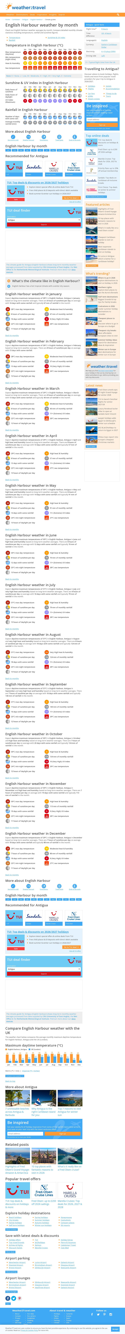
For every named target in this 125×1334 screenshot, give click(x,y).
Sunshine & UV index (56, 37)
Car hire (91, 93)
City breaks (13, 1220)
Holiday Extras (67, 1240)
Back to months (12, 335)
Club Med (65, 1248)
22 (48, 1055)
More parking (11, 1272)
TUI (36, 1240)
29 (20, 1053)
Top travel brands (16, 1242)
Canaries (69, 1314)
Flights (91, 89)
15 (68, 1057)
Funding (30, 1320)
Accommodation (113, 89)
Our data (30, 1314)
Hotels (108, 86)
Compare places (67, 1223)
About (17, 1314)
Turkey (68, 1320)
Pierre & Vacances (68, 1242)
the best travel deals (105, 371)
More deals (10, 1252)
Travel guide (59, 140)
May (34, 150)
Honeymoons (66, 1217)
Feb (14, 150)
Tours (108, 96)
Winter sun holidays (43, 1225)
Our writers (31, 1316)
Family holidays (15, 1223)
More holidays (11, 1229)
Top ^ (8, 1304)
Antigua (25, 19)
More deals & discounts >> (96, 197)
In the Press (28, 1323)
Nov (72, 150)
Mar (21, 150)
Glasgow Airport (68, 1265)
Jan (8, 150)
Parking (57, 1320)
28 (7, 1053)
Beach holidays (15, 1217)
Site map (18, 1323)
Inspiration (42, 14)
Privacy (17, 1318)
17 (36, 1057)
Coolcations (66, 1220)
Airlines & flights (16, 1245)
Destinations (22, 14)
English (104, 40)
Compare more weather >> (14, 1076)
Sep (59, 150)
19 (61, 1056)
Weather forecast (28, 140)
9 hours (104, 29)
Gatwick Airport (67, 1262)
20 (42, 1056)
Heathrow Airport (42, 1287)
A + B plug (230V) (108, 51)
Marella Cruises (41, 1248)
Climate (56, 1323)
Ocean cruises (94, 99)
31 (46, 1052)
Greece (68, 1316)
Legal (17, 1320)
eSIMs (90, 96)
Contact (18, 1316)
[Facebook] (7, 1298)
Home (7, 19)
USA (67, 1323)
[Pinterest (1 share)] (19, 1298)
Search (61, 14)
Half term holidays (16, 1225)
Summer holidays (42, 1220)
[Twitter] (13, 1298)
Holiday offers (15, 1240)
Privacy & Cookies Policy (29, 1330)
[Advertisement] (84, 6)
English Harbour (36, 19)
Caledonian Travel (68, 1245)
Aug (53, 150)
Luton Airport (40, 1262)
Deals (32, 14)
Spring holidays (41, 1217)
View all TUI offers (75, 202)
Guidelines (31, 1318)
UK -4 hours (106, 33)
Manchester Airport (17, 1262)
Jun (40, 150)
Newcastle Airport (68, 1268)
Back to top (10, 1081)
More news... (91, 446)
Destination (11, 217)
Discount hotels (15, 1248)
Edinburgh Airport (42, 1268)
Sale (16, 199)
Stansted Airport (16, 1265)
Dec (79, 150)
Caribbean (16, 19)
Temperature (14, 37)
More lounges (11, 1292)
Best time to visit (13, 140)
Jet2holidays (40, 1242)
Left (103, 56)
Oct (66, 150)
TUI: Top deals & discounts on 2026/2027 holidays (38, 182)
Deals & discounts (74, 140)
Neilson (38, 1245)
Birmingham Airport (43, 1265)
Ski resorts (65, 1225)
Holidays (91, 86)
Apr (27, 150)
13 (29, 1058)
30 (33, 1053)
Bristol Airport (15, 1268)
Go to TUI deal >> (71, 198)
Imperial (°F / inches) (31, 1071)
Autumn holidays (42, 1223)
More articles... (92, 266)
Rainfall (12, 40)
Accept (115, 1329)
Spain (68, 1318)
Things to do (111, 93)
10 (23, 1059)
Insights (53, 14)
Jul (46, 150)
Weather (10, 14)
